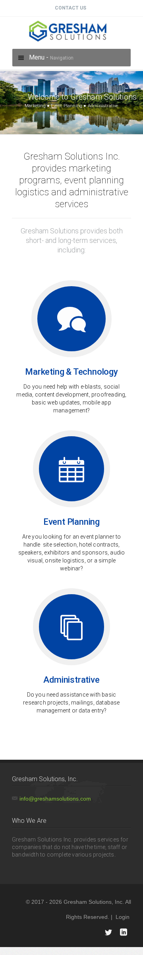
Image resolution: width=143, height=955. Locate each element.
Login (122, 917)
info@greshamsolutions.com (55, 798)
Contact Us (70, 8)
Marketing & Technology (71, 372)
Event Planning (71, 522)
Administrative (71, 680)
